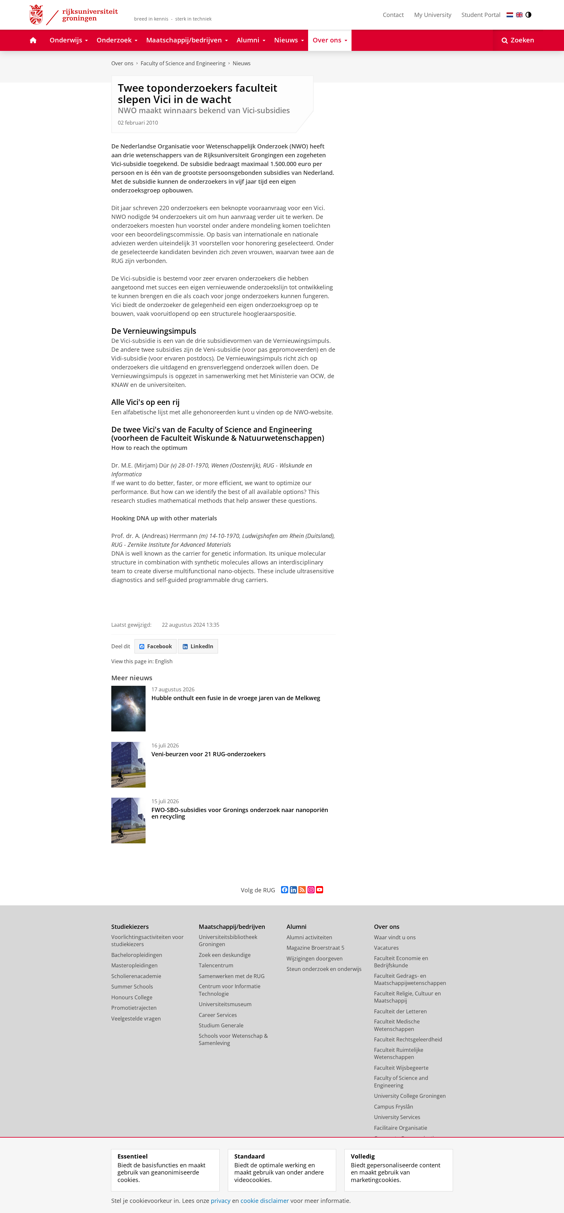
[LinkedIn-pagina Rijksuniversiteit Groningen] (293, 890)
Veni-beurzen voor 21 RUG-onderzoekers (208, 754)
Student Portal (481, 15)
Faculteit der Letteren (400, 1011)
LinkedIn (202, 646)
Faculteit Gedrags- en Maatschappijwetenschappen (410, 979)
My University (432, 15)
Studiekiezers (130, 926)
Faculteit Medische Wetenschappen (397, 1025)
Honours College (131, 997)
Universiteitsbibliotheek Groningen (228, 940)
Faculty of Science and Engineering (183, 63)
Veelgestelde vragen (136, 1018)
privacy (220, 1201)
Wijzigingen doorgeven (315, 958)
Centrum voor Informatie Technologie (229, 990)
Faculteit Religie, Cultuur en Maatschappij (407, 997)
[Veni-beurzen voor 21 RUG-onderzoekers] (128, 765)
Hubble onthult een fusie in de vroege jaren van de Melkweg (235, 698)
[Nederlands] (510, 14)
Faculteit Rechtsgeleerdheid (408, 1039)
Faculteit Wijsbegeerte (401, 1067)
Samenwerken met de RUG (232, 976)
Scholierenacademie (136, 976)
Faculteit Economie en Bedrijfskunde (401, 962)
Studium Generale (221, 1025)
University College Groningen (410, 1095)
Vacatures (386, 947)
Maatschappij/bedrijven (232, 926)
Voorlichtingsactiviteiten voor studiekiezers (147, 940)
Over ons (122, 63)
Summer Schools (132, 986)
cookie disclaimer (265, 1201)
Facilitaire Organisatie (400, 1127)
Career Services (218, 1015)
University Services (397, 1117)
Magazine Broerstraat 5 (315, 947)
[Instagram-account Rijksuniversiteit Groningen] (311, 890)
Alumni (296, 926)
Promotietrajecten (134, 1007)
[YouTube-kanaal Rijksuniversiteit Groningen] (319, 890)
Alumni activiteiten (309, 937)
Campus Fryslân (393, 1106)
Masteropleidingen (134, 965)
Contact (393, 15)
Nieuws (242, 63)
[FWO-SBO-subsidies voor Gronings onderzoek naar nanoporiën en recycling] (128, 820)
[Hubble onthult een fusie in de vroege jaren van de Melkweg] (128, 708)
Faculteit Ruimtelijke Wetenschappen (398, 1053)
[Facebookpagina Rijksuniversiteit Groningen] (284, 890)
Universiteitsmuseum (225, 1004)
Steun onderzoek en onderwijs (324, 969)
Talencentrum (216, 965)
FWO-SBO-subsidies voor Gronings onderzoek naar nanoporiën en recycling (239, 813)
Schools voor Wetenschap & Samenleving (233, 1039)
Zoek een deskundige (225, 955)
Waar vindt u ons (395, 937)
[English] (519, 14)
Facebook (159, 646)
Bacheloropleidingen (136, 955)
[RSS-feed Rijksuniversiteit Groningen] (302, 890)
